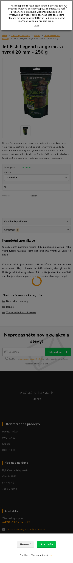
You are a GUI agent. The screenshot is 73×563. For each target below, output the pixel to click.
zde (50, 555)
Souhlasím (46, 544)
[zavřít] (65, 7)
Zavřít (36, 25)
